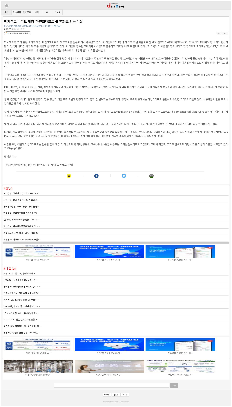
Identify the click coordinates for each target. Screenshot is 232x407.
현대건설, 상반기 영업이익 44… (38, 260)
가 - (225, 34)
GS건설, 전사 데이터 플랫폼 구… (109, 375)
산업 (37, 12)
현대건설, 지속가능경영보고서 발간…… (21, 226)
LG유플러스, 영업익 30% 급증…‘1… (20, 280)
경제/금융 (27, 12)
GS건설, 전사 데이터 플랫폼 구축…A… (21, 219)
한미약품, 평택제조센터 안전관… (38, 375)
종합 (6, 12)
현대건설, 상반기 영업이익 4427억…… (21, 193)
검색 (174, 385)
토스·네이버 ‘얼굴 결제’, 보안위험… (20, 319)
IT (47, 12)
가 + (219, 34)
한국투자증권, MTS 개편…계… (180, 260)
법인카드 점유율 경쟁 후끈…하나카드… (21, 332)
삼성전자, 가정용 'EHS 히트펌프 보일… (21, 239)
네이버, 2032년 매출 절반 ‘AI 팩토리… (21, 299)
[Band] (151, 176)
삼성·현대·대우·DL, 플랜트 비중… (19, 273)
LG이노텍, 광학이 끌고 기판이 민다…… (21, 306)
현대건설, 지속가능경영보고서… (180, 375)
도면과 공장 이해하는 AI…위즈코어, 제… (22, 326)
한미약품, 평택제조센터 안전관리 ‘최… (21, 213)
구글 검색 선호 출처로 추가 (18, 33)
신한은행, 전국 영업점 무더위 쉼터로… (21, 199)
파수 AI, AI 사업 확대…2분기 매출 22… (21, 232)
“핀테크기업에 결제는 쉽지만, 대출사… (21, 312)
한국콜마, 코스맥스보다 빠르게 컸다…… (21, 286)
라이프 (57, 12)
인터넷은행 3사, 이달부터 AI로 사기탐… (21, 293)
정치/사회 (16, 12)
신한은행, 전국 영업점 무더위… (109, 260)
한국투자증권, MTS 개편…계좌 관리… (21, 206)
